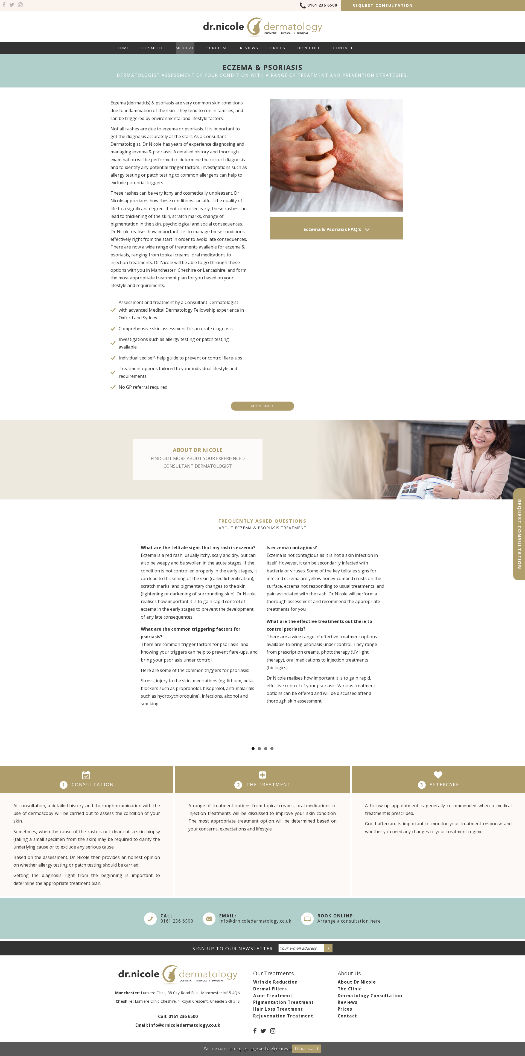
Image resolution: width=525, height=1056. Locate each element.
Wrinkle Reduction (275, 982)
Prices (277, 47)
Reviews (249, 47)
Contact (343, 47)
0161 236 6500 (322, 5)
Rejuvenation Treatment (283, 1016)
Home (123, 47)
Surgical (217, 47)
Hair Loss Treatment (278, 1009)
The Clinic (349, 989)
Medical (185, 47)
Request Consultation (382, 5)
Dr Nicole (309, 47)
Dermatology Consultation (370, 996)
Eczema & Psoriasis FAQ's (333, 229)
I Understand (306, 1048)
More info (262, 406)
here (375, 921)
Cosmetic (153, 47)
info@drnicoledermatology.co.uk (255, 921)
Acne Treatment (273, 996)
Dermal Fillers (270, 989)
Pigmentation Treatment (283, 1002)
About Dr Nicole (357, 982)
